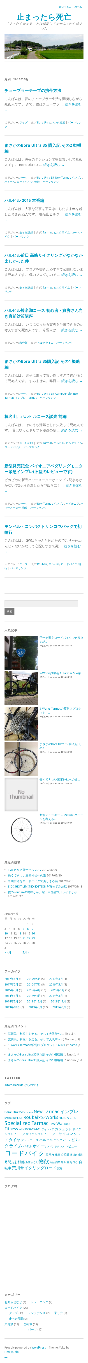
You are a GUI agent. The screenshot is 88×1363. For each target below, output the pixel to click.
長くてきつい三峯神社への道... (59, 779)
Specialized (18, 1123)
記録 (59, 1168)
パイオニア (72, 503)
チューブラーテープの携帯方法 (33, 90)
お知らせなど (13, 1302)
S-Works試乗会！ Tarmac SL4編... (61, 673)
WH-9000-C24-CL (30, 1129)
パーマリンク (51, 181)
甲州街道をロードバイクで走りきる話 (33, 881)
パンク (57, 1140)
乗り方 (50, 1154)
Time (52, 1124)
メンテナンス (57, 1146)
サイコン (66, 1134)
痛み (63, 1162)
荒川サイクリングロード (34, 1167)
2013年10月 (12, 1007)
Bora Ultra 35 (45, 177)
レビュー (71, 1146)
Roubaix (42, 564)
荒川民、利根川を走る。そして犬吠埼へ (34, 1033)
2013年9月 (35, 1007)
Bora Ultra (43, 122)
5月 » (26, 952)
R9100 (8, 1118)
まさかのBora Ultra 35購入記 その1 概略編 (35, 1054)
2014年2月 (11, 1001)
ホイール (10, 181)
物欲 (37, 181)
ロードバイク (25, 181)
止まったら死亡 (44, 17)
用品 (52, 1162)
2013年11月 (58, 1001)
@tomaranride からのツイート (25, 1085)
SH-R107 (71, 1118)
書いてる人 (65, 6)
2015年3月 (58, 990)
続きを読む (54, 165)
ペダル (27, 1146)
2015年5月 (11, 990)
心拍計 (65, 1154)
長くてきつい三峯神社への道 (27, 875)
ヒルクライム (62, 232)
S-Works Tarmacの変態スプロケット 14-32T (36, 1045)
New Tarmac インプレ (68, 177)
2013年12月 (34, 1001)
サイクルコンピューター (42, 1134)
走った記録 (26, 232)
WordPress (39, 1347)
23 (33, 938)
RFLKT (18, 1118)
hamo (73, 1045)
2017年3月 (56, 979)
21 (24, 938)
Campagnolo (63, 393)
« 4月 (8, 952)
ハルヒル (59, 443)
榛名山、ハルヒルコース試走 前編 (36, 416)
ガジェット (63, 1129)
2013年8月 (59, 1007)
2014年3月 (56, 995)
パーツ (23, 177)
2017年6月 (11, 979)
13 (19, 933)
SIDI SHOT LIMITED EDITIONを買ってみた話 (37, 886)
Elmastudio (12, 1352)
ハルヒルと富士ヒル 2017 (24, 869)
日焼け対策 (76, 1154)
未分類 (23, 342)
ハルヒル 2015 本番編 (24, 200)
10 (6, 933)
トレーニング (39, 1302)
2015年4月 (34, 990)
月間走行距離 (15, 1162)
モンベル (54, 564)
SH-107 (63, 1118)
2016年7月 (34, 984)
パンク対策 (58, 122)
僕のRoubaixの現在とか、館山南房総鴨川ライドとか (42, 892)
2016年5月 (56, 984)
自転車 (27, 1324)
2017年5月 (34, 979)
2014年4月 (34, 995)
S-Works (49, 1117)
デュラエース (30, 1140)
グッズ (23, 122)
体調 (57, 1154)
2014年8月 (11, 995)
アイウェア (48, 1129)
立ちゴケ (72, 1162)
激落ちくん (31, 1162)
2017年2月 (11, 984)
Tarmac (47, 232)
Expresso (27, 1112)
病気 (57, 1162)
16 (33, 933)
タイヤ (14, 1139)
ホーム (78, 6)
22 (28, 938)
